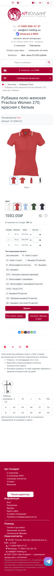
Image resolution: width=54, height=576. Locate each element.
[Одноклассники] (22, 332)
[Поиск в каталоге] (49, 62)
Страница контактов (16, 478)
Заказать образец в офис (38, 317)
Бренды (10, 508)
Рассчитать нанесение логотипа (16, 316)
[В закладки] (46, 215)
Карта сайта (12, 511)
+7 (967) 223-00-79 (27, 548)
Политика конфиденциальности (22, 517)
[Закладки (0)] (13, 3)
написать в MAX (29, 33)
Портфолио (12, 505)
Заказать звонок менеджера (27, 38)
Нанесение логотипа (38, 50)
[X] (25, 332)
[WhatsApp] (31, 332)
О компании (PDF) (15, 476)
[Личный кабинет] (48, 3)
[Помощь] (34, 3)
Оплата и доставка (15, 50)
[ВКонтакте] (19, 332)
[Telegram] (34, 332)
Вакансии (11, 484)
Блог (9, 502)
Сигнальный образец (17, 533)
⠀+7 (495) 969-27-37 (28, 26)
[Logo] (27, 14)
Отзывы (10, 481)
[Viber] (28, 332)
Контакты (12, 55)
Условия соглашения (16, 514)
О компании (19, 45)
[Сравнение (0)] (18, 3)
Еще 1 (27, 187)
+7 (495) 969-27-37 (17, 545)
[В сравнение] (40, 215)
